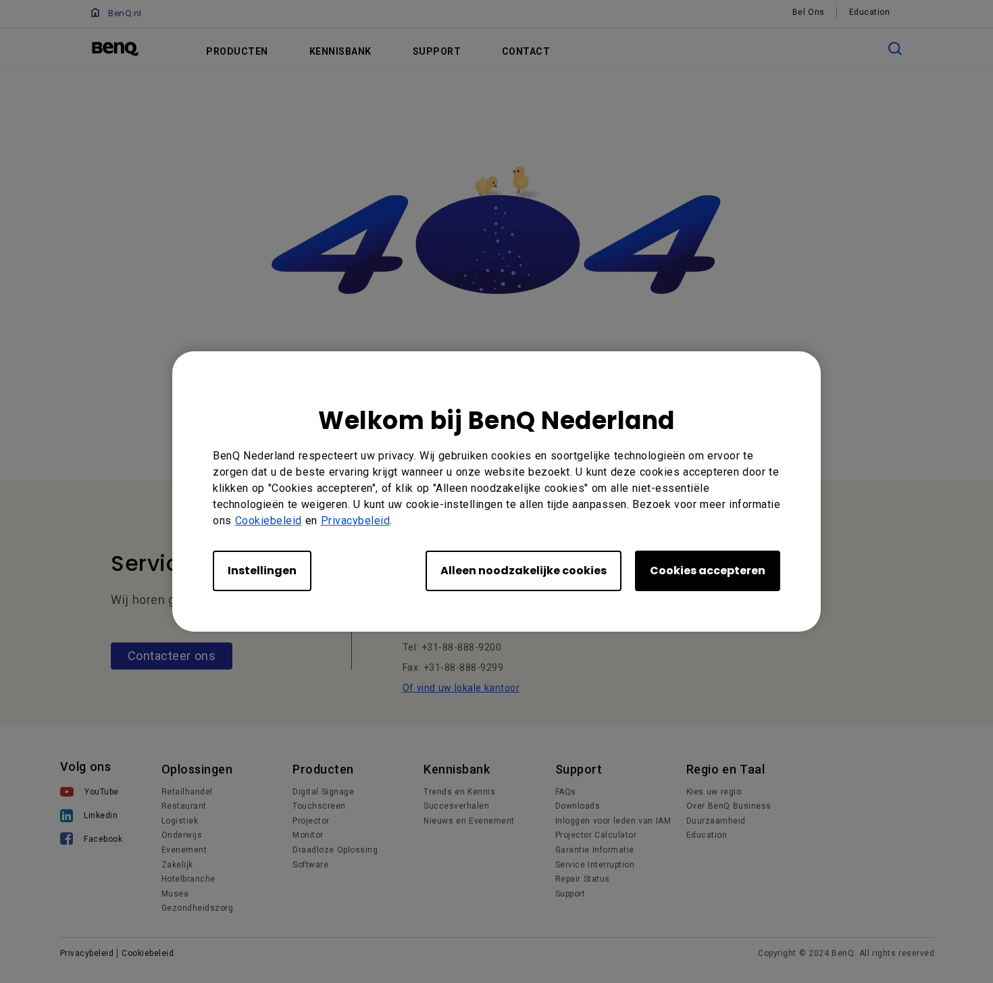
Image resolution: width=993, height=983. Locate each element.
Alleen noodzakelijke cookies (523, 570)
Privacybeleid (355, 520)
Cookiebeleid (268, 520)
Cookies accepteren (707, 570)
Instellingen (262, 570)
